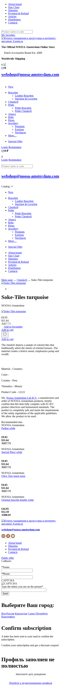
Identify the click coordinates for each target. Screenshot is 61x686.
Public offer (7, 557)
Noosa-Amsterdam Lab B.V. (21, 397)
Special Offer (15, 141)
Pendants (20, 126)
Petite (11, 104)
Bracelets (13, 92)
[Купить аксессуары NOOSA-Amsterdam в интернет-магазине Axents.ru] (30, 41)
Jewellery (13, 123)
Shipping (13, 10)
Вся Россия (7, 613)
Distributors (14, 19)
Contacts (12, 22)
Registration (14, 147)
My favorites (8, 35)
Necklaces (20, 132)
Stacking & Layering (26, 98)
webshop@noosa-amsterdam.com (30, 74)
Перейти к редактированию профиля (30, 683)
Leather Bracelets (24, 95)
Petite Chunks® (23, 111)
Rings (11, 120)
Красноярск (8, 616)
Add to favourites (13, 326)
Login (4, 147)
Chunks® (13, 101)
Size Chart (13, 7)
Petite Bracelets (23, 107)
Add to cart (7, 329)
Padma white (8, 428)
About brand (15, 4)
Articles (12, 16)
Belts (11, 117)
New (10, 86)
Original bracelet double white (17, 499)
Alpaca (12, 114)
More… (12, 135)
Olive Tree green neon (13, 476)
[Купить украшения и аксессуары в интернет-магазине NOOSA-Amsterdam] (30, 523)
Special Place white (11, 452)
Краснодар (21, 613)
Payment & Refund (18, 13)
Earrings (19, 129)
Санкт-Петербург (38, 613)
